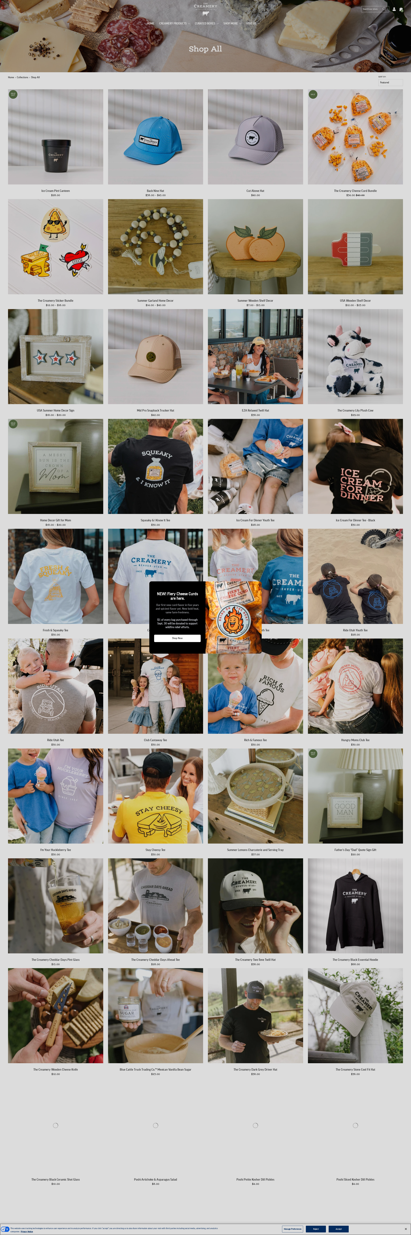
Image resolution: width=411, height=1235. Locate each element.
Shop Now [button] (177, 638)
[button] (153, 585)
